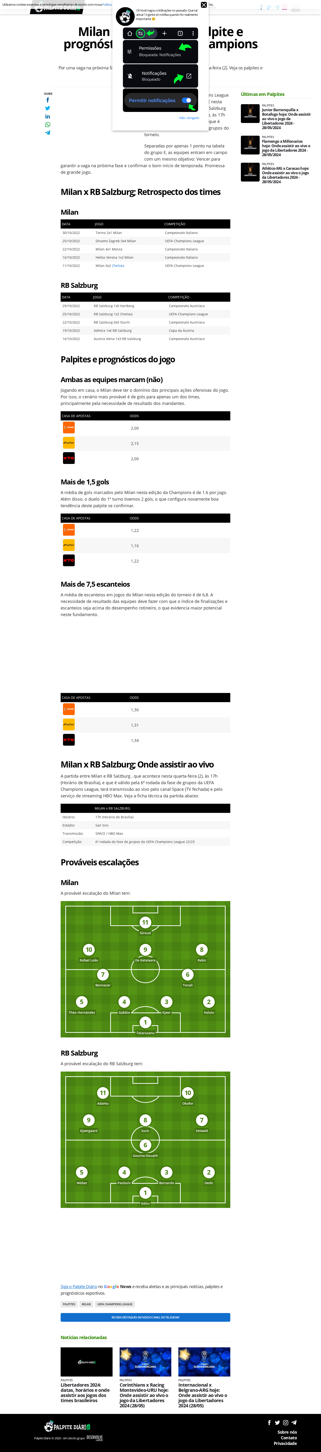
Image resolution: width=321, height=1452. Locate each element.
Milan (86, 1304)
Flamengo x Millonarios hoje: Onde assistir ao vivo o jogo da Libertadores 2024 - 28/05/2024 (286, 148)
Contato (289, 1437)
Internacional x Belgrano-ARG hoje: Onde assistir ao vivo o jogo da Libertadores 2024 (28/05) (202, 1395)
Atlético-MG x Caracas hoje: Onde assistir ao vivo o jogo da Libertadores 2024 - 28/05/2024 (285, 175)
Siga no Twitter (277, 1422)
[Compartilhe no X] (48, 108)
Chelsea (118, 265)
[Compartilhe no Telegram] (48, 133)
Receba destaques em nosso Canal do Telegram (145, 1317)
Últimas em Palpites (263, 94)
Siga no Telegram (294, 1422)
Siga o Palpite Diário (79, 1286)
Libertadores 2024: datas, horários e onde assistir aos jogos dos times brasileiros (85, 1392)
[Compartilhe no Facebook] (48, 100)
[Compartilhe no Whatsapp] (48, 124)
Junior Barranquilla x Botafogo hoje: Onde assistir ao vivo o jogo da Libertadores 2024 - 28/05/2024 (286, 119)
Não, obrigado (189, 118)
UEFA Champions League (115, 1304)
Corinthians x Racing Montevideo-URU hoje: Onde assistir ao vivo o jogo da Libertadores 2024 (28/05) (144, 1395)
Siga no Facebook (269, 1422)
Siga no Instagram (286, 1422)
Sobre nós (287, 1432)
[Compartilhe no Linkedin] (48, 116)
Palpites (69, 1304)
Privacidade (285, 1443)
